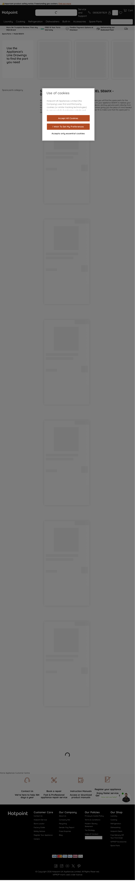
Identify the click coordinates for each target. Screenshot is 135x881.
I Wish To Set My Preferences (68, 126)
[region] (68, 114)
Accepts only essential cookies (68, 133)
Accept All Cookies (68, 118)
